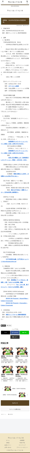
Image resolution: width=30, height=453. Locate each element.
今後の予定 (22, 442)
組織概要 (22, 440)
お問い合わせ (7, 447)
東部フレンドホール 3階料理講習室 (16, 314)
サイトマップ (22, 445)
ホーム (8, 440)
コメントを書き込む (15, 409)
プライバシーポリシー (22, 447)
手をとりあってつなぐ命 (15, 2)
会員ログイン (7, 445)
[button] (15, 337)
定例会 (9, 325)
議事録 (4, 325)
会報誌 (8, 442)
